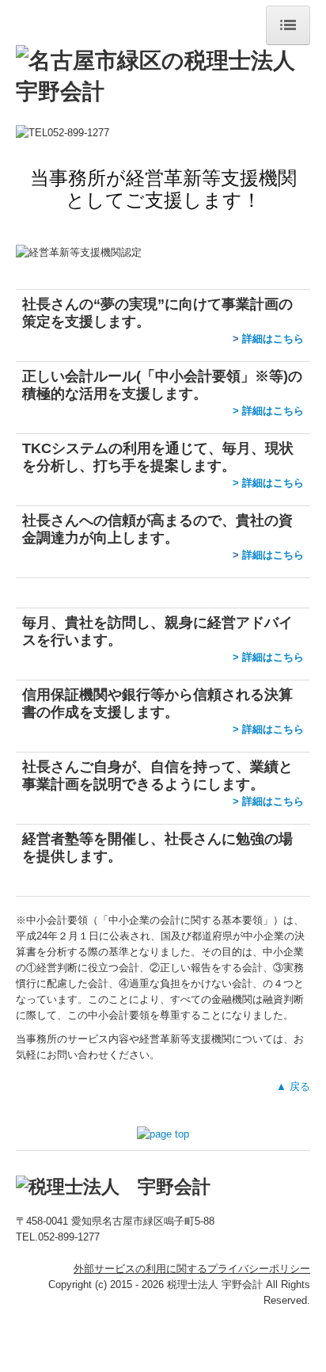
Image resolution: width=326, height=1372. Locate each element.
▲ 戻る (293, 1086)
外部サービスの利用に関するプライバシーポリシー (192, 1269)
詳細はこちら (273, 339)
